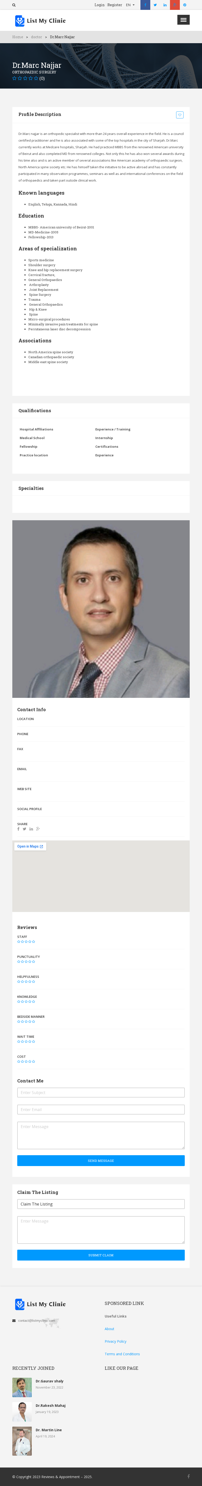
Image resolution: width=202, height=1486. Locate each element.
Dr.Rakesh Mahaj (51, 1405)
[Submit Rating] (18, 941)
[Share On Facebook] (18, 829)
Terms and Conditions (122, 1354)
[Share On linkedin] (31, 829)
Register (114, 4)
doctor (36, 37)
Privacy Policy (115, 1341)
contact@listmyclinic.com (36, 1320)
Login (100, 4)
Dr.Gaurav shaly (50, 1381)
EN (129, 4)
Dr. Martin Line (49, 1430)
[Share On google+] (38, 829)
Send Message (101, 1160)
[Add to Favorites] (180, 115)
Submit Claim (101, 1255)
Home (17, 37)
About (109, 1328)
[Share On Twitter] (24, 829)
